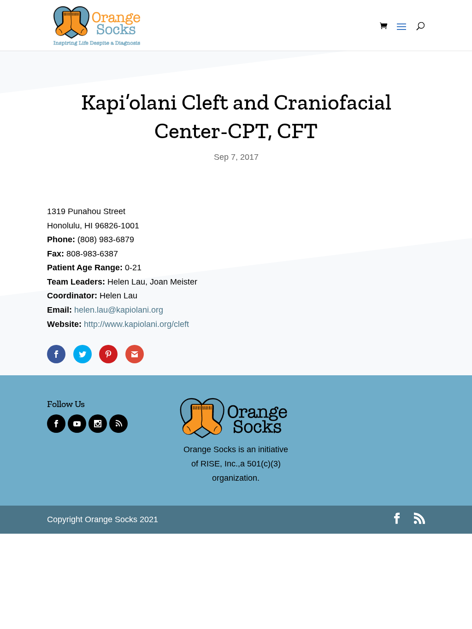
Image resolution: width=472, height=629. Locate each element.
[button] (399, 35)
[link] (97, 24)
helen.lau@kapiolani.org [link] (118, 309)
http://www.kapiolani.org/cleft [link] (136, 324)
